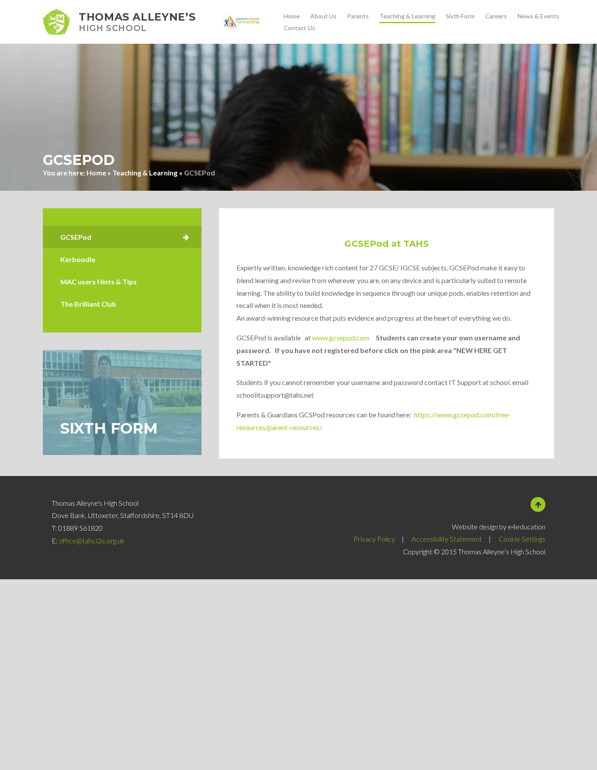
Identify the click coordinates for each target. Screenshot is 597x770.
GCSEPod (199, 172)
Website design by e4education (498, 526)
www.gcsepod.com (340, 337)
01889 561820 (80, 528)
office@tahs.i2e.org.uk (92, 540)
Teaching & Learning (144, 172)
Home (96, 172)
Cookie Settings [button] (522, 539)
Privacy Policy (374, 539)
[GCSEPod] (122, 237)
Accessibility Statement (447, 539)
